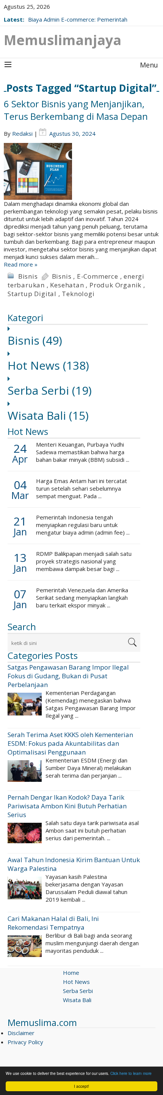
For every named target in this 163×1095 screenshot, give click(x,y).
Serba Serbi (50, 390)
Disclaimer (21, 1033)
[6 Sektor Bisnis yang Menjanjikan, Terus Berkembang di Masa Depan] (81, 171)
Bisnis (28, 276)
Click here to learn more (131, 1073)
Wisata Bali (48, 415)
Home (71, 972)
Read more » (21, 264)
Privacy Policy (25, 1042)
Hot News (48, 365)
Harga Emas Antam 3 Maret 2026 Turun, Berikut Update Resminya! (81, 15)
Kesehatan (67, 285)
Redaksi (22, 133)
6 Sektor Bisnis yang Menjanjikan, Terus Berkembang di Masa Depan (76, 109)
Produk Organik (115, 285)
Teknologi (78, 293)
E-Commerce (97, 276)
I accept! (81, 1086)
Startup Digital (32, 293)
